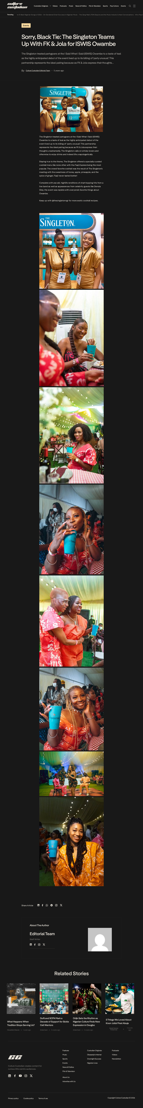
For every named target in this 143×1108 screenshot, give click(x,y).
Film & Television (95, 6)
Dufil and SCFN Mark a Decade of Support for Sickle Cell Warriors (54, 1021)
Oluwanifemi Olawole (13, 1030)
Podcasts (63, 6)
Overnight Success (94, 1059)
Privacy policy (13, 1098)
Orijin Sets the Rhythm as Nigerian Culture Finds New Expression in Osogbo (86, 1021)
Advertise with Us (68, 1081)
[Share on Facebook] (42, 905)
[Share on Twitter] (61, 905)
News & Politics (81, 6)
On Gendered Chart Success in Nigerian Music (39, 15)
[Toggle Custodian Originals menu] (50, 6)
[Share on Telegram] (51, 905)
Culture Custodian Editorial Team (38, 70)
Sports (105, 6)
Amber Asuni (43, 1030)
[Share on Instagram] (56, 905)
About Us (65, 1077)
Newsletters (116, 1059)
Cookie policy (28, 1098)
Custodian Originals (41, 6)
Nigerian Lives (92, 1063)
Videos (55, 6)
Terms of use (43, 1098)
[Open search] (129, 6)
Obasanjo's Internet (94, 1055)
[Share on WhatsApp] (47, 905)
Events (123, 6)
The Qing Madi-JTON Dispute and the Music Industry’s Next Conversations (85, 15)
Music (71, 6)
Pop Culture (114, 6)
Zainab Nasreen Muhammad (113, 1029)
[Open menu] (134, 6)
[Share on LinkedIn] (38, 905)
